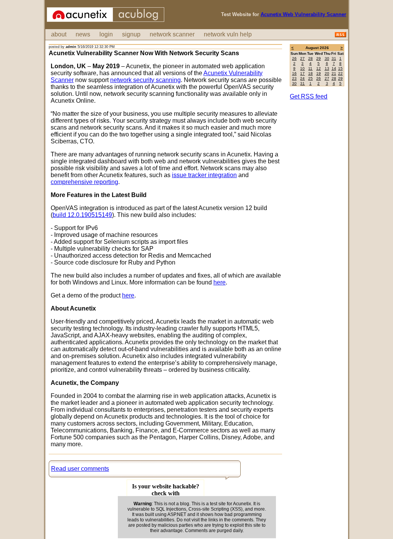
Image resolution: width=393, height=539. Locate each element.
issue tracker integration (204, 175)
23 (294, 78)
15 (340, 68)
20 (327, 73)
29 (318, 58)
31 (334, 58)
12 (318, 68)
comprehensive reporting (84, 182)
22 (340, 73)
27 (302, 58)
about (58, 34)
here (219, 282)
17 (302, 73)
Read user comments (80, 468)
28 (310, 58)
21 (334, 73)
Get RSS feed (308, 96)
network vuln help (228, 34)
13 (327, 68)
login (106, 34)
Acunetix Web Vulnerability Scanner (303, 14)
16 (294, 73)
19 (318, 73)
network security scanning (145, 80)
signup (131, 34)
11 (310, 68)
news (83, 34)
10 (302, 68)
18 (310, 73)
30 (327, 58)
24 (302, 78)
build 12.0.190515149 (82, 215)
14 (334, 68)
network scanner (172, 34)
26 (294, 58)
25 (310, 78)
